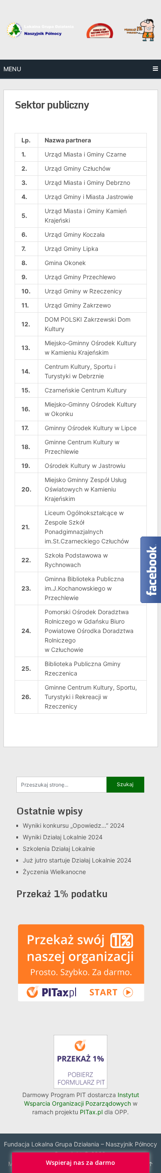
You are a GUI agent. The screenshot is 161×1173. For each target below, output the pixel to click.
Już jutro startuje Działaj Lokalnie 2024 (77, 860)
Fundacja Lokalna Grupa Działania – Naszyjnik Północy (80, 1144)
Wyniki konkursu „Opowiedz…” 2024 (74, 825)
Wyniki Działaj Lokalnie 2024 (63, 837)
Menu (12, 68)
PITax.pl (91, 1112)
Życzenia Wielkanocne (54, 871)
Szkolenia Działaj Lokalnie (59, 848)
